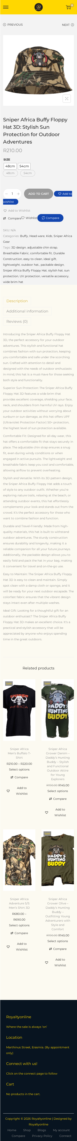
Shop (27, 1130)
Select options (19, 769)
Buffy (24, 236)
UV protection (30, 276)
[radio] (10, 166)
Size (6, 159)
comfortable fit (41, 253)
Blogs (42, 1130)
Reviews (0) (17, 321)
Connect (65, 1136)
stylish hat (55, 270)
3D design (18, 247)
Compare (18, 1136)
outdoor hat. (30, 265)
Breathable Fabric (16, 253)
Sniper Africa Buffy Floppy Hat (25, 270)
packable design (52, 265)
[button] (10, 173)
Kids (49, 236)
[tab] (38, 301)
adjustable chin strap (42, 247)
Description (17, 301)
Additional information (27, 311)
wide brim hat (13, 282)
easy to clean (32, 259)
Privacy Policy (42, 1136)
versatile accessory (55, 276)
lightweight (11, 265)
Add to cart (38, 194)
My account (61, 1130)
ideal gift (50, 259)
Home (11, 1130)
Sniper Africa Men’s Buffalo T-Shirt (19, 753)
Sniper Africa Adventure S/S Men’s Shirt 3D (19, 903)
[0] (68, 7)
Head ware (37, 236)
